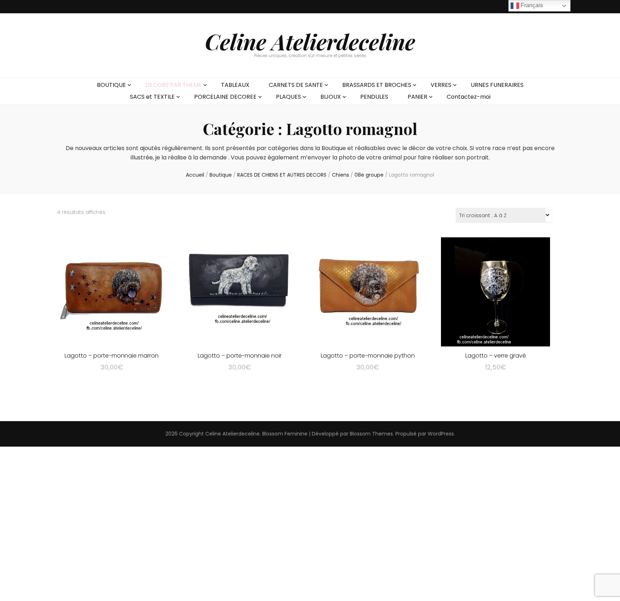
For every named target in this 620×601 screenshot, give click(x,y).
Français (531, 5)
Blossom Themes (371, 433)
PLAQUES (288, 97)
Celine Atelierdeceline (310, 41)
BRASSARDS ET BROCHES (376, 85)
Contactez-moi (468, 97)
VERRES (441, 85)
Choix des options (496, 290)
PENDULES (374, 97)
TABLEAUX (235, 85)
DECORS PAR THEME (173, 85)
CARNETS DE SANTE (296, 85)
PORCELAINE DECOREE (225, 97)
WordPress (441, 433)
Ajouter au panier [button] (111, 290)
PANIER (417, 97)
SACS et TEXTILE (152, 97)
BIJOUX (330, 97)
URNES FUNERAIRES (497, 85)
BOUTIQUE (111, 85)
